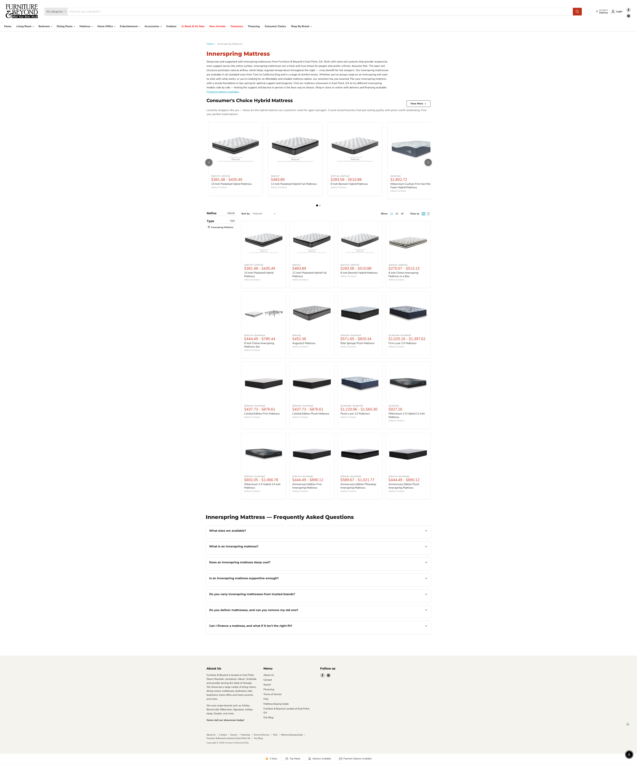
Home (7, 26)
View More (416, 103)
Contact (267, 679)
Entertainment (129, 26)
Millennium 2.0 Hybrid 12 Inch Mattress (407, 415)
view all (231, 213)
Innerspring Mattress (222, 227)
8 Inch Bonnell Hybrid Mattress (349, 184)
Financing (254, 26)
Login (619, 11)
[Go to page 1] (317, 205)
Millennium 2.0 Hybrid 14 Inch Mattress (262, 486)
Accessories (152, 26)
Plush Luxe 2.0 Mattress (355, 413)
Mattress (85, 26)
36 (396, 213)
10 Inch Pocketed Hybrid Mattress (231, 184)
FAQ (265, 699)
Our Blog (268, 717)
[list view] (428, 213)
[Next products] (428, 162)
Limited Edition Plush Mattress (310, 413)
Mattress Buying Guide (276, 703)
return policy (334, 633)
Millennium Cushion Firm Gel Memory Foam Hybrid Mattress (413, 185)
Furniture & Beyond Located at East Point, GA (228, 738)
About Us (268, 675)
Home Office (105, 26)
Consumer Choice (275, 26)
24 (391, 213)
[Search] (577, 11)
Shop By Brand (300, 26)
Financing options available (223, 92)
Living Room (24, 26)
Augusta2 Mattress (304, 343)
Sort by (245, 213)
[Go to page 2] (320, 205)
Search (267, 684)
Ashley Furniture (219, 187)
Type (210, 221)
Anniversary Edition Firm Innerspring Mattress (307, 486)
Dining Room (65, 26)
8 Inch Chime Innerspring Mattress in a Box (403, 274)
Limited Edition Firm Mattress (262, 413)
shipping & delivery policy (386, 617)
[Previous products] (208, 162)
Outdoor (171, 26)
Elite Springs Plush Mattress (357, 343)
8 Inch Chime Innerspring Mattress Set (259, 345)
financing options (236, 633)
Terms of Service (272, 694)
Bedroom (44, 26)
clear (232, 220)
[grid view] (423, 213)
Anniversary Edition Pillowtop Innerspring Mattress (358, 486)
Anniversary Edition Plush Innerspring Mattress (404, 486)
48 (402, 213)
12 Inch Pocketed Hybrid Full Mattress (294, 184)
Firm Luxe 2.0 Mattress (403, 343)
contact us (411, 617)
